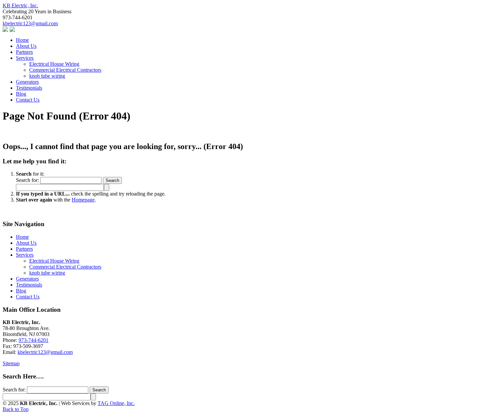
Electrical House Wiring (54, 261)
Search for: (27, 180)
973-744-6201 (33, 340)
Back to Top (16, 409)
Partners (24, 249)
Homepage (83, 200)
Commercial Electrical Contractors (65, 267)
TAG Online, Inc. (116, 403)
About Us (26, 243)
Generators (27, 279)
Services (25, 255)
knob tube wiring (47, 273)
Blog (21, 290)
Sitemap (11, 363)
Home (22, 237)
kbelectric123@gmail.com (30, 23)
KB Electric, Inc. (20, 5)
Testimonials (29, 285)
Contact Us (28, 296)
